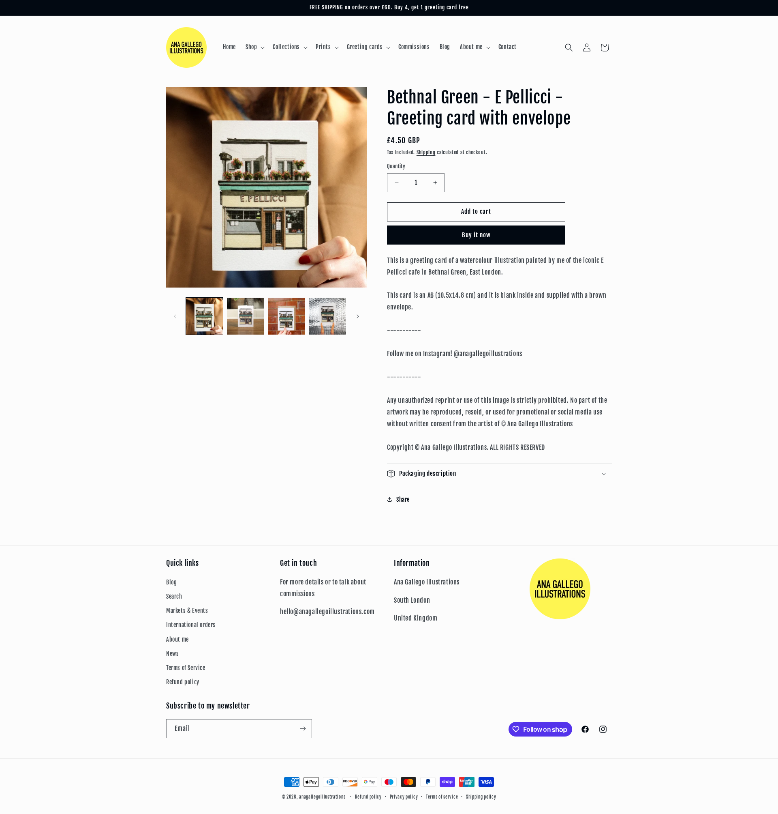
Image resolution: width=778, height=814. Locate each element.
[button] (254, 47)
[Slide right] (358, 316)
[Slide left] (175, 316)
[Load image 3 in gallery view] (286, 316)
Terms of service (442, 797)
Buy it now (476, 235)
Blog (171, 582)
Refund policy (182, 682)
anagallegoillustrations (322, 797)
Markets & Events (187, 610)
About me (177, 639)
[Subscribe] (303, 728)
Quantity (396, 166)
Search (174, 596)
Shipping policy (481, 797)
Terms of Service (185, 667)
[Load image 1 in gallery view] (204, 316)
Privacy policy (404, 797)
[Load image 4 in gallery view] (327, 316)
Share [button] (403, 499)
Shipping (426, 152)
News (172, 653)
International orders (191, 624)
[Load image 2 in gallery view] (245, 316)
